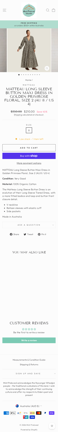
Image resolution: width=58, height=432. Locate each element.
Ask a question (29, 225)
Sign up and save (28, 373)
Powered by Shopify (29, 429)
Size (29, 125)
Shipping (18, 114)
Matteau (29, 85)
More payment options (29, 163)
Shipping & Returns (29, 364)
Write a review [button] (29, 340)
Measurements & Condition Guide (29, 359)
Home (28, 80)
